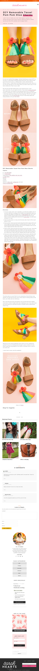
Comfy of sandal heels (8, 183)
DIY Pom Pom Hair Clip (7, 439)
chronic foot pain (32, 90)
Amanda (6, 483)
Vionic (22, 405)
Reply (5, 478)
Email (3, 523)
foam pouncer (25, 214)
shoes (16, 79)
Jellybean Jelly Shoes (7, 459)
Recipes (19, 575)
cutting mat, (15, 182)
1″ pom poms (7, 173)
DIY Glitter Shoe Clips (25, 439)
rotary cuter (9, 182)
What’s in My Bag (24, 459)
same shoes (26, 216)
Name (3, 521)
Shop (19, 563)
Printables (19, 570)
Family (19, 573)
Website (3, 525)
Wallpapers (19, 568)
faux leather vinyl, (16, 175)
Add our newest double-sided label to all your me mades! (19, 630)
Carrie (6, 471)
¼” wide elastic (6, 176)
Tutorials (19, 565)
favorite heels (17, 95)
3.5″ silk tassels (8, 172)
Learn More (19, 554)
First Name (15, 641)
